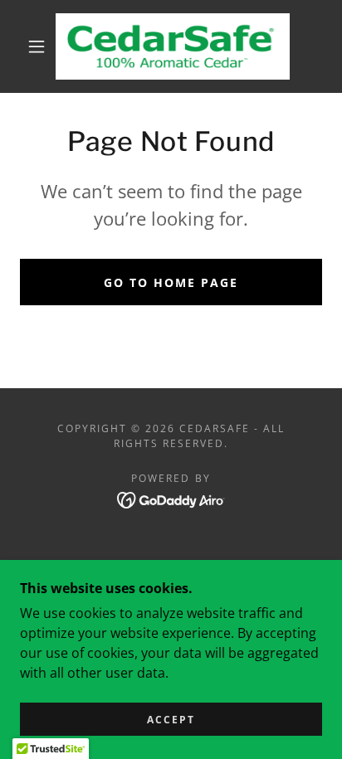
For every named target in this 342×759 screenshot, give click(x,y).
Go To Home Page (171, 282)
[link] (173, 46)
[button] (36, 46)
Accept (171, 720)
